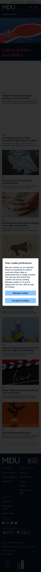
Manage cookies (20, 293)
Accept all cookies (20, 301)
